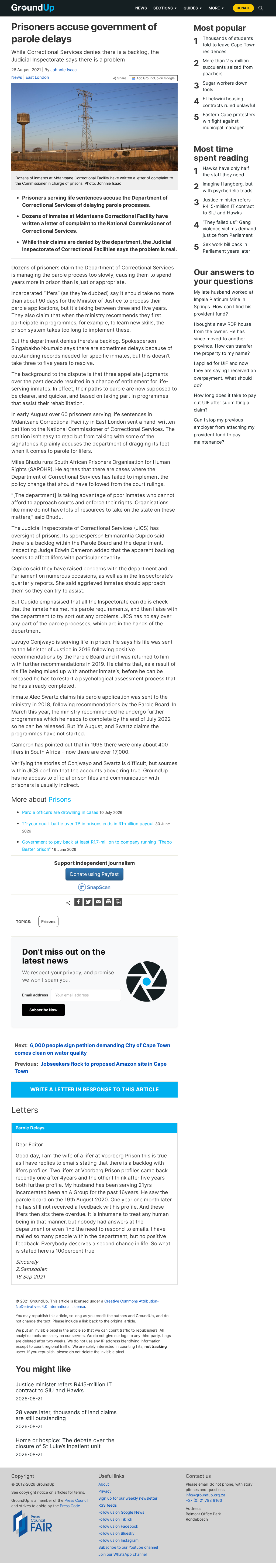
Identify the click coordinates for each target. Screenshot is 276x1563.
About (103, 1484)
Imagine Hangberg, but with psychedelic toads (228, 187)
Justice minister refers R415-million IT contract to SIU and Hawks (228, 206)
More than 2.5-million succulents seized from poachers (228, 67)
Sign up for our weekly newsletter (127, 1498)
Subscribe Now (43, 1009)
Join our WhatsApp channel (122, 1554)
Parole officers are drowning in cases (60, 812)
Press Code (70, 1505)
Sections (165, 8)
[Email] (99, 904)
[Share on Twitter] (89, 904)
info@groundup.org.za (205, 1495)
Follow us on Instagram (118, 1540)
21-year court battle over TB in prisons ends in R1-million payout (88, 823)
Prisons (60, 799)
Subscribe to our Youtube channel (128, 1547)
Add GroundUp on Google (155, 78)
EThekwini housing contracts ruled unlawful (229, 102)
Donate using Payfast (94, 874)
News (141, 8)
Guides (193, 8)
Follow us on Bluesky (116, 1533)
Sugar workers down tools (225, 86)
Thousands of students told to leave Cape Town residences (229, 45)
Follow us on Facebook (118, 1526)
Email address (35, 995)
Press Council (76, 1500)
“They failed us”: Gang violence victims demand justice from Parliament (229, 229)
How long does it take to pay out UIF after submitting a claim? (225, 403)
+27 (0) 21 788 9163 (204, 1500)
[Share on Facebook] (79, 904)
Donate (243, 8)
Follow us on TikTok (115, 1519)
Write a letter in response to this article (94, 1089)
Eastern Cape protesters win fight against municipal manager (229, 121)
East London (37, 77)
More (216, 8)
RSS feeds (107, 1505)
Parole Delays (30, 1127)
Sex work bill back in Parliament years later (226, 247)
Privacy (105, 1491)
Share (121, 78)
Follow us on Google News (121, 1512)
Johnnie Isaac (63, 69)
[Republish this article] (118, 904)
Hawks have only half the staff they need (226, 171)
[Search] (261, 8)
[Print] (109, 904)
